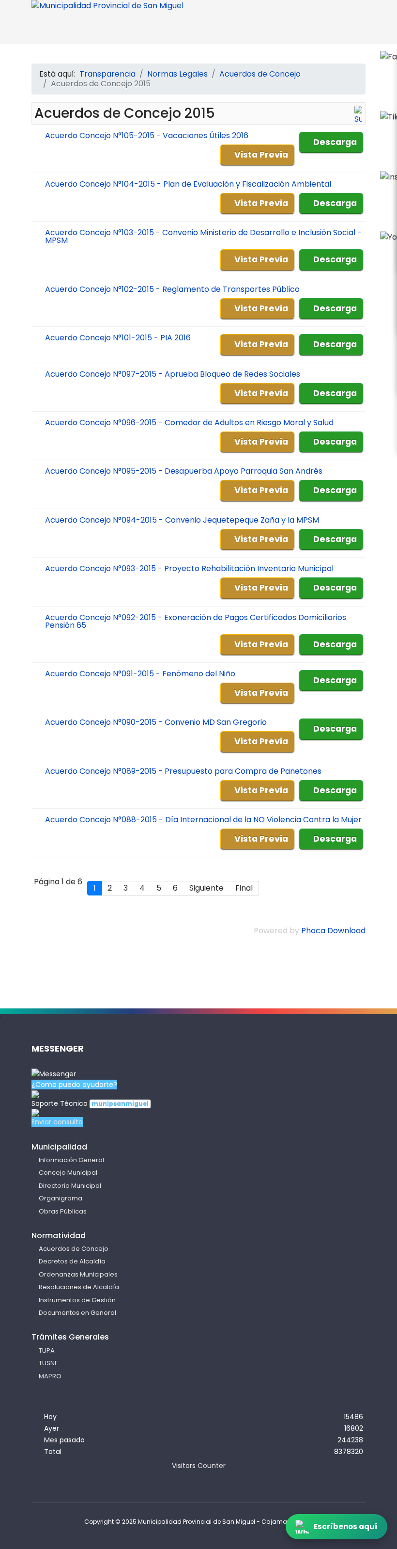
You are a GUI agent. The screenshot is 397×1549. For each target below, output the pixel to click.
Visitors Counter (199, 1465)
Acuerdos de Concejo (73, 1248)
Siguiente (206, 888)
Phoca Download (333, 930)
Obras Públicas (63, 1211)
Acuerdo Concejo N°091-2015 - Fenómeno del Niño (140, 673)
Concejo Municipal (68, 1172)
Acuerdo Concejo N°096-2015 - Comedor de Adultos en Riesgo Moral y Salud (189, 422)
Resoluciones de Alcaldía (79, 1287)
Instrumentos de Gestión (77, 1300)
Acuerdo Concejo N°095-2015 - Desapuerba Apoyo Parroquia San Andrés (183, 471)
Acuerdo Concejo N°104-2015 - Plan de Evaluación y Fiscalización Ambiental (188, 184)
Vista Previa (261, 154)
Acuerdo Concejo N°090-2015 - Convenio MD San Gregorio (156, 722)
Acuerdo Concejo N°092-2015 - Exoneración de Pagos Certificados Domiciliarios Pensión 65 (195, 621)
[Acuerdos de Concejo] (358, 115)
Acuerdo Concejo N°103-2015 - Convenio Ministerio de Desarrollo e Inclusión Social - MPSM (203, 236)
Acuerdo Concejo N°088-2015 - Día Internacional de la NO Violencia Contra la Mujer (203, 819)
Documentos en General (77, 1312)
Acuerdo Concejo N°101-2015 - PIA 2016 (118, 337)
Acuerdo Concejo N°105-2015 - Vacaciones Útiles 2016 (146, 135)
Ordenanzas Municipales (78, 1274)
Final (244, 888)
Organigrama (60, 1198)
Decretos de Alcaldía (72, 1261)
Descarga (335, 142)
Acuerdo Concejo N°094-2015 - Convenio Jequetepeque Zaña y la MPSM (182, 520)
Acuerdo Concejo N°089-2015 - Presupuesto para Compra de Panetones (183, 771)
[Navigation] (347, 29)
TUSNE (48, 1363)
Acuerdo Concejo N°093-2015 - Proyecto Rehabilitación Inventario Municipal (189, 568)
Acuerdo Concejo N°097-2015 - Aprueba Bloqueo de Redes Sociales (172, 374)
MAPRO (50, 1376)
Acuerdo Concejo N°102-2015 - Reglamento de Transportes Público (172, 289)
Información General (71, 1160)
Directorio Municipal (70, 1185)
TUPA (47, 1350)
